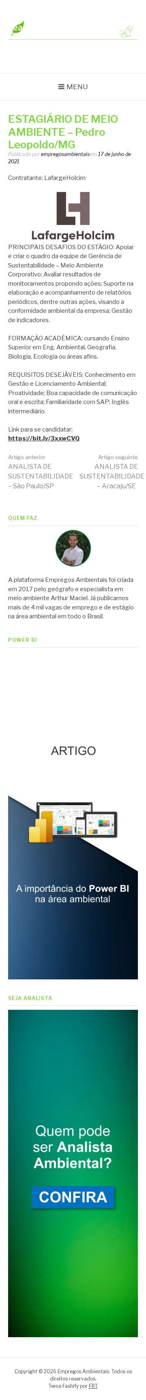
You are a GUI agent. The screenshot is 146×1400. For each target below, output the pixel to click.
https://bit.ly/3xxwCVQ (43, 438)
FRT (93, 1386)
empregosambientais (65, 154)
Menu (77, 87)
